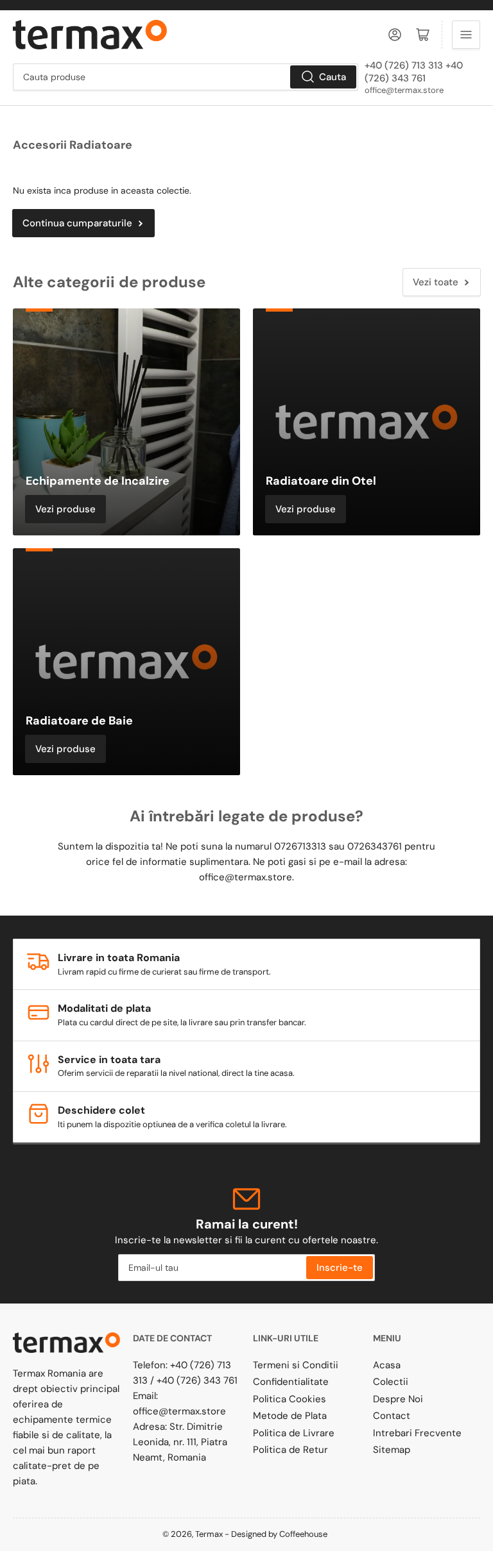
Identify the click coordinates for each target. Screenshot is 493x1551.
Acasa (387, 1365)
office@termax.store (404, 90)
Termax (209, 1534)
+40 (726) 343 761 (197, 1380)
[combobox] (185, 76)
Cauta (332, 77)
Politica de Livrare (293, 1433)
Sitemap (391, 1449)
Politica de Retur (290, 1449)
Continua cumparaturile (77, 223)
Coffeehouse (304, 1534)
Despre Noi (398, 1399)
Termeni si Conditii (295, 1365)
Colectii (390, 1381)
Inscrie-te (339, 1267)
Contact (391, 1415)
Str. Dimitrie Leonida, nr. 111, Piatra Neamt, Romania (180, 1442)
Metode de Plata (290, 1415)
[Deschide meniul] (466, 35)
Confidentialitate (291, 1381)
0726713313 (300, 846)
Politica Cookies (289, 1399)
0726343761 (374, 846)
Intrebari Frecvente (417, 1433)
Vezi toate (435, 282)
